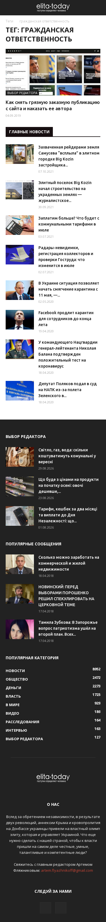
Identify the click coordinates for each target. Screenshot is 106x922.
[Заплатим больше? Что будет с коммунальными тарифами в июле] (20, 225)
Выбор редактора (22, 93)
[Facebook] (45, 907)
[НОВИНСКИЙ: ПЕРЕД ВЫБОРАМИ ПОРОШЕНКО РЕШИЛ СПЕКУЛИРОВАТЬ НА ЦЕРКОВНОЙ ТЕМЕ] (20, 594)
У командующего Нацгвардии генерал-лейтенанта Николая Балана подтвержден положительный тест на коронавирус (68, 354)
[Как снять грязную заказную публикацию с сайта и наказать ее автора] (53, 72)
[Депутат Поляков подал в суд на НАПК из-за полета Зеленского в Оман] (20, 390)
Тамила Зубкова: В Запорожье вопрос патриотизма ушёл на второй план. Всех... (68, 628)
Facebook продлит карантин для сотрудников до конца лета (66, 318)
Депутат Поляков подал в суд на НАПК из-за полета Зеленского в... (67, 389)
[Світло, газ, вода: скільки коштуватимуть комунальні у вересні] (20, 457)
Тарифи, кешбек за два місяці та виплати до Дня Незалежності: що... (67, 515)
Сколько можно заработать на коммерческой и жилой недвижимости (68, 563)
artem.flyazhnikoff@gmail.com (67, 870)
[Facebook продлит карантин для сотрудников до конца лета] (20, 319)
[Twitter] (60, 907)
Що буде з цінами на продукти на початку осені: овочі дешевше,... (68, 485)
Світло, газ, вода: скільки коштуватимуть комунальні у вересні (67, 456)
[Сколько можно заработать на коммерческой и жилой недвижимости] (20, 564)
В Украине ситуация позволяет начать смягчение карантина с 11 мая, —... (68, 289)
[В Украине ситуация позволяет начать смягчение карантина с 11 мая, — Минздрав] (20, 290)
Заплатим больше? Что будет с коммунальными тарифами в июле (68, 224)
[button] (98, 7)
